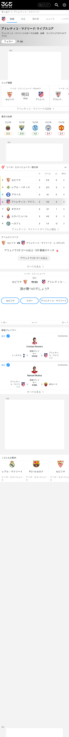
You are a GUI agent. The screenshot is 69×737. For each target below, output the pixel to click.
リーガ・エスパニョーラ (34, 274)
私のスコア (44, 5)
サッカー (5, 12)
